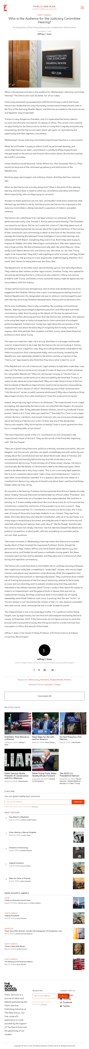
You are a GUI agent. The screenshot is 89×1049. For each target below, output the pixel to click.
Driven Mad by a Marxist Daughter (22, 832)
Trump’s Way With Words (15, 946)
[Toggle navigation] (82, 8)
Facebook (67, 1002)
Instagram (67, 995)
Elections (44, 680)
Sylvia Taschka (21, 964)
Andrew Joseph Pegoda (28, 820)
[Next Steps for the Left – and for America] (45, 723)
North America (45, 15)
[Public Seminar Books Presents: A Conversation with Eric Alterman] (18, 760)
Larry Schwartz (26, 866)
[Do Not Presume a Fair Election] (73, 723)
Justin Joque (27, 835)
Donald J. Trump (52, 685)
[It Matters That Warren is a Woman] (18, 723)
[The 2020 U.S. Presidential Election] (73, 760)
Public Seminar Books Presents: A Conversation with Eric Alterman (16, 776)
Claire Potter (23, 781)
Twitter (66, 1006)
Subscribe (78, 802)
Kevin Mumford (26, 881)
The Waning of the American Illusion (19, 962)
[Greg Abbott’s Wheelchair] (78, 822)
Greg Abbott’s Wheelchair (19, 817)
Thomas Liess (22, 903)
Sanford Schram (22, 949)
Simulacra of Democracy (18, 848)
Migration (9, 928)
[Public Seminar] (6, 7)
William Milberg (35, 903)
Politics (67, 680)
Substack (35, 806)
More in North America (17, 893)
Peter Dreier (49, 742)
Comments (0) (44, 696)
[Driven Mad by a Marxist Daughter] (78, 837)
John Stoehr (76, 742)
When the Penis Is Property (19, 878)
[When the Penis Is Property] (78, 883)
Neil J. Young (75, 783)
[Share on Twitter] (39, 670)
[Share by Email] (44, 670)
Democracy (33, 680)
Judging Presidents (16, 863)
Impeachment (56, 680)
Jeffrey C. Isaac (44, 34)
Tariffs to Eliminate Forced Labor (17, 900)
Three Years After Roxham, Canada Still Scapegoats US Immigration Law (33, 931)
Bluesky (67, 999)
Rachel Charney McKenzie (24, 933)
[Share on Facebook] (34, 670)
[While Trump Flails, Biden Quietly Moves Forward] (45, 760)
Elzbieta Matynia (26, 850)
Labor (7, 898)
